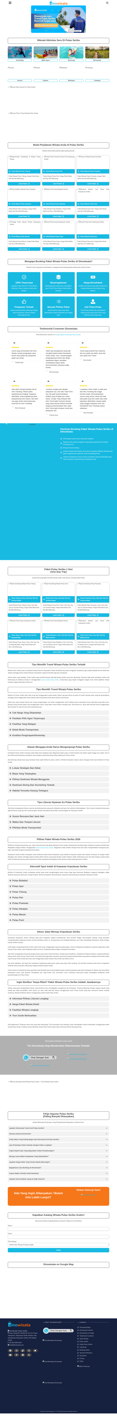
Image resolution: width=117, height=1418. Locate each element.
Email (10, 1233)
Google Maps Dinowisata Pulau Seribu (68, 334)
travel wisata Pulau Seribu (50, 680)
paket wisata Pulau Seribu (44, 847)
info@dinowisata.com (17, 1345)
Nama (10, 1225)
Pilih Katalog (12, 1241)
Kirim (58, 1250)
